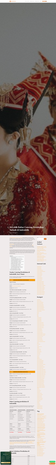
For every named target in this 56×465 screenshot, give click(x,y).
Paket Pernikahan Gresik (40, 290)
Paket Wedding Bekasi (40, 361)
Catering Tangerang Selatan (41, 271)
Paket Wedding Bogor (40, 363)
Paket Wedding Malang (40, 379)
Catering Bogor (39, 267)
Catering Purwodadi (40, 438)
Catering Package (32, 1)
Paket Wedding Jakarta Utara (41, 374)
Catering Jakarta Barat (40, 322)
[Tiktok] (43, 1)
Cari (37, 237)
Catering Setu (38, 439)
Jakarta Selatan (39, 351)
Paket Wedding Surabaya (40, 384)
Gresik (38, 345)
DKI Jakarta (38, 344)
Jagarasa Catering (13, 257)
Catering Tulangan (44, 441)
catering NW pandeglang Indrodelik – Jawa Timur (17, 259)
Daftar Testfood (6, 462)
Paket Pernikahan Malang (40, 294)
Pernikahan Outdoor (40, 398)
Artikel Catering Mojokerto (40, 307)
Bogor (38, 316)
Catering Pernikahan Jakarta (41, 423)
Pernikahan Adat (39, 393)
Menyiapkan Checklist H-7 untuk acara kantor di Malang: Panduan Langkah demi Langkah (41, 247)
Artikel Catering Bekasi (40, 302)
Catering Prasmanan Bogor (40, 429)
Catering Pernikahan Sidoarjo (41, 425)
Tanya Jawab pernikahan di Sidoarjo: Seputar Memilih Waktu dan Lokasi (41, 250)
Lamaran (38, 355)
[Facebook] (42, 1)
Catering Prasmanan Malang (41, 433)
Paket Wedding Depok (40, 365)
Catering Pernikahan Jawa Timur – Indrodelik (16, 237)
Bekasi (38, 313)
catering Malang (40, 418)
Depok (38, 342)
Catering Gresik (12, 244)
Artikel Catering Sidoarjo (40, 308)
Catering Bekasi (39, 266)
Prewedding (38, 400)
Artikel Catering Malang (40, 306)
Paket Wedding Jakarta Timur (41, 373)
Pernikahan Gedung (40, 394)
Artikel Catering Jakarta (40, 304)
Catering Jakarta (39, 272)
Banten (38, 312)
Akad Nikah (38, 299)
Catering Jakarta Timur (40, 326)
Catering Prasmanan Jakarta (40, 432)
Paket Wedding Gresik (40, 368)
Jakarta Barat (39, 349)
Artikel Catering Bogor (40, 303)
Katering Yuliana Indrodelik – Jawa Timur (16, 262)
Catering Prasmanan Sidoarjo (41, 435)
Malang (38, 356)
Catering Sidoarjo (39, 275)
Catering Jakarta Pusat (40, 323)
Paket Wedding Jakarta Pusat (41, 370)
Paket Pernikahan (39, 359)
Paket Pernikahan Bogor (40, 282)
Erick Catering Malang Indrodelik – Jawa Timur (17, 267)
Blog (40, 1)
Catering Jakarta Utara (40, 327)
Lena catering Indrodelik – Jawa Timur (15, 265)
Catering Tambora (39, 441)
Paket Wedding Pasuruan (40, 382)
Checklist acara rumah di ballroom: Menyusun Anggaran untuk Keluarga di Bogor (41, 256)
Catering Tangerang (40, 270)
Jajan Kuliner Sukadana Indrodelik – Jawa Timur (17, 266)
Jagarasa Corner (39, 346)
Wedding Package (37, 1)
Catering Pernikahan (40, 332)
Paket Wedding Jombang (40, 378)
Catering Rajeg (44, 438)
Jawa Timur (38, 354)
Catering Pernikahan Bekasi (40, 420)
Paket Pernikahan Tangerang (41, 285)
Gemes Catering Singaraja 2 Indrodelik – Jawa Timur (17, 261)
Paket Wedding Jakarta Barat (41, 369)
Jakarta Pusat (39, 350)
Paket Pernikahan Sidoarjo (40, 289)
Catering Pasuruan (39, 331)
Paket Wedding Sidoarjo (40, 383)
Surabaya (38, 403)
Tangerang (38, 404)
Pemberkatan (39, 390)
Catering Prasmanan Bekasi (41, 428)
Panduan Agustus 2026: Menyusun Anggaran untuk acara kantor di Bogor (41, 253)
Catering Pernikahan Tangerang (41, 426)
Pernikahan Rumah (39, 399)
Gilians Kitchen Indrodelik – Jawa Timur (16, 263)
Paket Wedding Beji (39, 447)
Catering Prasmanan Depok (41, 431)
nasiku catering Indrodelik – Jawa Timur (16, 260)
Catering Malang (39, 280)
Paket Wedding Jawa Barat (41, 375)
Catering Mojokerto (39, 277)
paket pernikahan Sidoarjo (40, 446)
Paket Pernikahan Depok (40, 284)
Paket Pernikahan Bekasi (40, 281)
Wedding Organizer (39, 408)
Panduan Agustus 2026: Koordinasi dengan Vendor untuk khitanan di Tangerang (41, 260)
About (28, 1)
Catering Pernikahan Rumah (41, 335)
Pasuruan (38, 389)
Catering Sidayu (41, 439)
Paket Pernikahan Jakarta (40, 286)
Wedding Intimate (39, 407)
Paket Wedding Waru (40, 455)
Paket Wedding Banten (40, 360)
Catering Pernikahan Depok (40, 422)
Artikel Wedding (39, 311)
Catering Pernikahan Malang (41, 424)
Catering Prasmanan (40, 336)
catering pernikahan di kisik (17, 442)
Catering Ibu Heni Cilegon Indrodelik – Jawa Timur (17, 264)
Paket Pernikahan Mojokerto (41, 291)
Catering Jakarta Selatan (40, 325)
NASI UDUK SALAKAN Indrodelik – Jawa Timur (16, 258)
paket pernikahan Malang (40, 445)
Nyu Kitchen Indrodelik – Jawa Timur (16, 268)
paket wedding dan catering (41, 364)
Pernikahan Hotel (39, 395)
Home (26, 1)
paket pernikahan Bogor (41, 443)
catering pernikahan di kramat (25, 442)
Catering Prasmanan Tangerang (40, 437)
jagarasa (12, 232)
